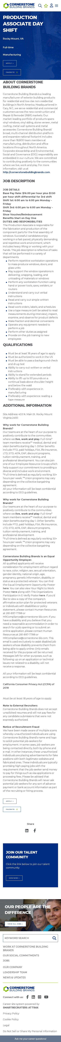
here (6, 588)
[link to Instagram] (39, 997)
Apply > (10, 63)
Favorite (10, 72)
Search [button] (54, 938)
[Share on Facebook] (35, 831)
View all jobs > (15, 924)
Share (30, 824)
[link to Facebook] (27, 997)
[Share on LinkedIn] (26, 831)
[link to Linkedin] (33, 997)
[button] (40, 6)
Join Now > (14, 878)
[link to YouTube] (46, 997)
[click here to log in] (51, 6)
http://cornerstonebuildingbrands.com (26, 172)
